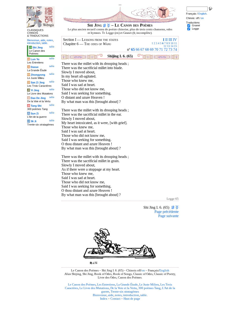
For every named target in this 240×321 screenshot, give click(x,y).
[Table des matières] (108, 25)
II (166, 40)
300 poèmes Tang (149, 288)
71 (161, 49)
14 (172, 46)
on (143, 270)
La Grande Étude (127, 284)
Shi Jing (38, 47)
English (164, 270)
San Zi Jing (38, 82)
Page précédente (166, 212)
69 (152, 49)
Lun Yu (35, 59)
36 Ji (33, 121)
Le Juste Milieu (149, 284)
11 (175, 43)
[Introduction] (104, 25)
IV (175, 40)
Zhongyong (38, 74)
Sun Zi (35, 113)
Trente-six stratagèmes (125, 291)
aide (110, 295)
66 (137, 49)
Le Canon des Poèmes (82, 284)
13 (168, 46)
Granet (196, 25)
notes (118, 295)
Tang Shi (36, 105)
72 (166, 49)
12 (165, 46)
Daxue (34, 67)
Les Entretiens (106, 284)
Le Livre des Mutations (94, 288)
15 (175, 46)
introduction (131, 295)
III (170, 40)
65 (133, 49)
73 (170, 49)
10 (172, 43)
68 (147, 49)
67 (142, 49)
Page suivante (168, 216)
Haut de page (132, 298)
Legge (195, 28)
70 (156, 49)
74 (175, 49)
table (143, 295)
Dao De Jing (38, 98)
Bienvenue (100, 295)
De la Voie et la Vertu (123, 288)
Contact (115, 298)
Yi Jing (35, 90)
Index (103, 298)
